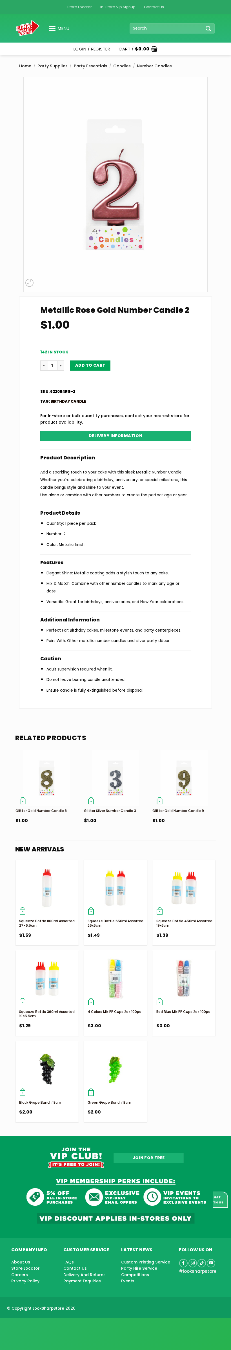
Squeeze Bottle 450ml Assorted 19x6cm (184, 923)
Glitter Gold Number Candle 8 (41, 810)
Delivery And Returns (84, 1275)
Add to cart (90, 365)
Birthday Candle (68, 401)
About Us (20, 1262)
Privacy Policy (25, 1281)
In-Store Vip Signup (118, 7)
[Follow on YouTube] (211, 1263)
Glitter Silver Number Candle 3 (110, 810)
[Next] (215, 799)
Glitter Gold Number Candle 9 (178, 810)
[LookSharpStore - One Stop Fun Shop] (28, 28)
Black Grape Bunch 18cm (40, 1102)
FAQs (68, 1262)
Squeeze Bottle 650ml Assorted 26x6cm (115, 923)
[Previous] (16, 799)
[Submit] (208, 28)
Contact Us (154, 7)
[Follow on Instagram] (192, 1263)
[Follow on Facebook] (183, 1263)
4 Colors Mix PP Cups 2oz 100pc (114, 1011)
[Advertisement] (45, 1325)
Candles (122, 66)
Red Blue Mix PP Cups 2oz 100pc (183, 1011)
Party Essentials (90, 66)
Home (25, 66)
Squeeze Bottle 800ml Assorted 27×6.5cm (47, 923)
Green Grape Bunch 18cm (109, 1102)
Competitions (135, 1275)
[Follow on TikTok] (201, 1263)
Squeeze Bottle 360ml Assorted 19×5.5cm (47, 1014)
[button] (57, 28)
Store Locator (79, 7)
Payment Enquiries (82, 1281)
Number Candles (154, 66)
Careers (19, 1275)
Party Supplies (52, 66)
